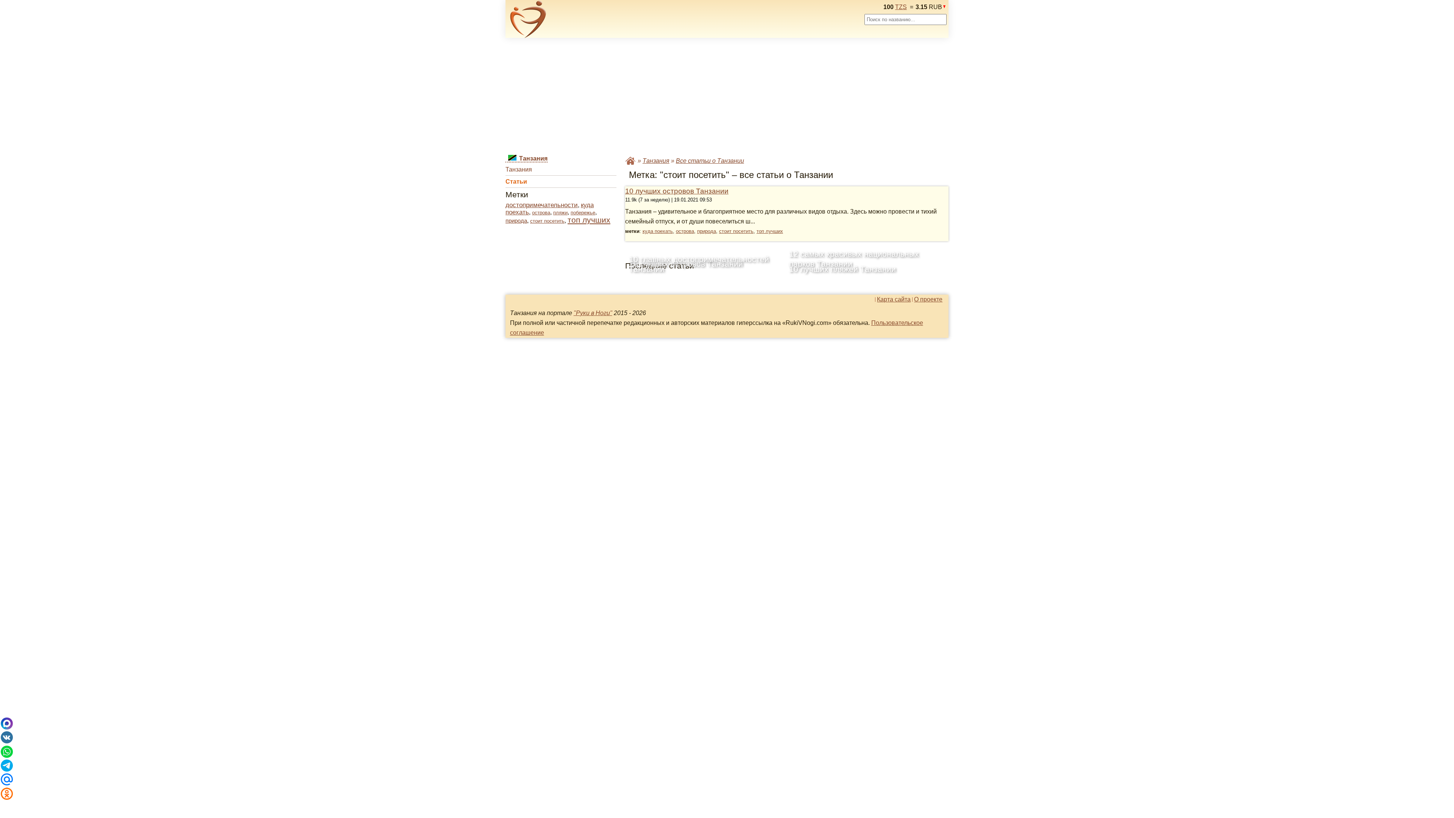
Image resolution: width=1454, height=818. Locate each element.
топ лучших (589, 219)
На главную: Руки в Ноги (630, 161)
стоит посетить (547, 221)
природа (516, 220)
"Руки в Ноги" (593, 313)
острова (541, 212)
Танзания (518, 169)
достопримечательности (541, 205)
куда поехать (658, 231)
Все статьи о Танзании (710, 161)
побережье (583, 212)
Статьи (516, 181)
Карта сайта (894, 299)
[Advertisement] (727, 97)
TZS (901, 7)
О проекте (928, 299)
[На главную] (528, 19)
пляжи (560, 212)
